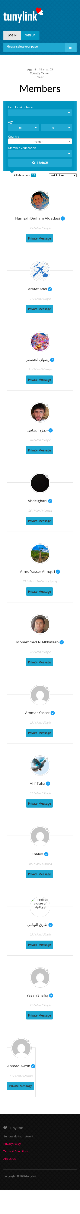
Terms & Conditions (16, 1151)
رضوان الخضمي (40, 359)
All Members (24, 175)
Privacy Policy (12, 1144)
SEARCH (41, 163)
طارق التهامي (39, 924)
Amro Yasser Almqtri (40, 571)
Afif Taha (40, 783)
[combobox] (40, 141)
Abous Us (9, 1159)
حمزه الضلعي (40, 430)
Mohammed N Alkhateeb (40, 642)
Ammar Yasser (40, 712)
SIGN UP (30, 35)
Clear (40, 77)
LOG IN (12, 35)
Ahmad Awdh (21, 1065)
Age (10, 122)
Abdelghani (40, 500)
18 (20, 127)
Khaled (40, 853)
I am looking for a (20, 107)
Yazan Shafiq (40, 995)
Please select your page (22, 46)
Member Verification (22, 148)
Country (13, 136)
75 (53, 127)
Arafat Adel (40, 288)
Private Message (39, 238)
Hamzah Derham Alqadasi (40, 218)
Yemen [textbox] (38, 141)
